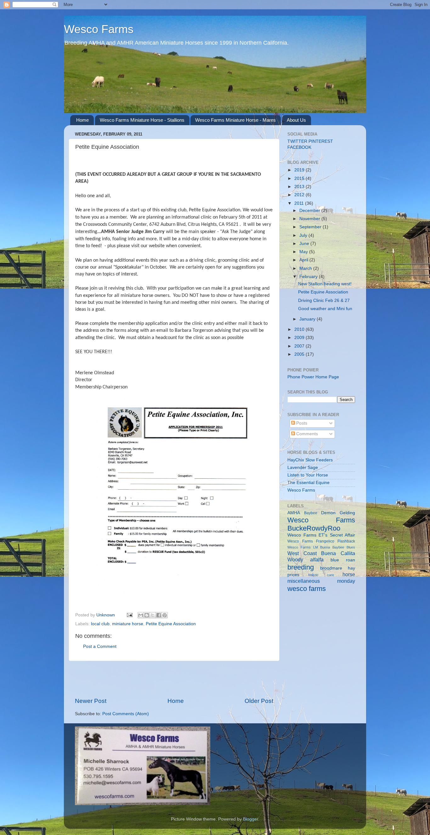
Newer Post (90, 701)
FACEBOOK (299, 147)
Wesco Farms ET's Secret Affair (321, 535)
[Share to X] (153, 615)
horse (348, 574)
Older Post (259, 701)
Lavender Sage (302, 467)
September (311, 227)
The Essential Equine (308, 482)
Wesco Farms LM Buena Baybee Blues (321, 547)
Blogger (250, 819)
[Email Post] (129, 615)
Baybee (310, 513)
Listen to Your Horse (307, 475)
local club (100, 623)
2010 (300, 329)
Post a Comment (99, 646)
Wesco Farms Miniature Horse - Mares (235, 120)
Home (82, 120)
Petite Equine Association (171, 623)
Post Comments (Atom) (125, 713)
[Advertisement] (174, 679)
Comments (306, 433)
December (310, 210)
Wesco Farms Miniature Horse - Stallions (142, 120)
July (303, 235)
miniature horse (127, 623)
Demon (328, 512)
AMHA (293, 512)
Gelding (347, 512)
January (308, 319)
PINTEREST (320, 141)
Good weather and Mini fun (325, 308)
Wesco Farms (98, 29)
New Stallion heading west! (325, 283)
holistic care (321, 575)
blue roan (343, 560)
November (310, 218)
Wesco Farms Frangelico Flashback (321, 541)
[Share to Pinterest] (164, 615)
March (306, 268)
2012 (300, 194)
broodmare (331, 568)
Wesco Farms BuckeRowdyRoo (321, 524)
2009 (300, 337)
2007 (300, 346)
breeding (300, 567)
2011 (299, 203)
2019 (300, 170)
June (304, 243)
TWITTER (297, 141)
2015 (300, 178)
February (309, 276)
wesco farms (306, 589)
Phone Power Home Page (313, 377)
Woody (295, 559)
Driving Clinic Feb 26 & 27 (324, 300)
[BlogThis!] (147, 615)
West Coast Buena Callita (321, 553)
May (304, 251)
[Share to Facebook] (159, 615)
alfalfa (317, 559)
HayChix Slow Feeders (310, 460)
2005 (300, 354)
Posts (301, 423)
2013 (300, 186)
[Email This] (141, 615)
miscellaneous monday (321, 581)
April (304, 260)
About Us (296, 120)
